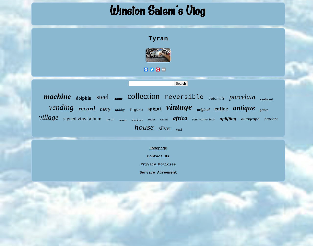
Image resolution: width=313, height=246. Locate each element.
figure (136, 109)
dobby (120, 109)
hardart (271, 118)
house (144, 127)
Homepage (158, 148)
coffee (221, 108)
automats (216, 98)
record (86, 108)
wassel (164, 119)
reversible (184, 97)
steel (102, 97)
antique (244, 108)
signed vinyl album (82, 118)
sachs (151, 119)
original (203, 109)
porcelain (242, 97)
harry (105, 109)
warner (123, 120)
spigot (154, 109)
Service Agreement (158, 173)
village (48, 117)
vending (61, 107)
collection (143, 96)
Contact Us (158, 156)
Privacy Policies (158, 165)
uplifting (228, 118)
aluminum (137, 119)
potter (264, 110)
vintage (179, 107)
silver (165, 128)
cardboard (266, 99)
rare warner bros (203, 119)
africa (180, 118)
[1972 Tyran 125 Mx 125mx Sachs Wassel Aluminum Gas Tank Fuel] (158, 63)
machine (57, 96)
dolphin (83, 98)
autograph (250, 118)
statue (118, 99)
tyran (110, 119)
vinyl (179, 129)
